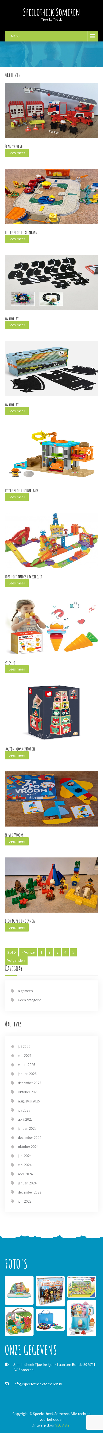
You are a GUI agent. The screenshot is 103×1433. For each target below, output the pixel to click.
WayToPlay (12, 318)
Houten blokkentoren (20, 749)
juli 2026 (24, 1046)
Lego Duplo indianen (20, 921)
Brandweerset (14, 146)
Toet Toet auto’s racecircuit (23, 577)
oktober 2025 (28, 1092)
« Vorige (28, 952)
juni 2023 (24, 1201)
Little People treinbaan (21, 232)
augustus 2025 (29, 1101)
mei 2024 (25, 1165)
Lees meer (16, 152)
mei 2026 (25, 1055)
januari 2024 (27, 1183)
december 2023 (29, 1192)
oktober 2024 (28, 1146)
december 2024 (29, 1137)
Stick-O (10, 663)
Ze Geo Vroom (14, 835)
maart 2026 (26, 1064)
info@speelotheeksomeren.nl (37, 1383)
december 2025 (29, 1083)
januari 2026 (27, 1074)
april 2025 (25, 1119)
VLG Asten (63, 1425)
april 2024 (25, 1174)
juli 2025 (24, 1110)
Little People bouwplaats (21, 491)
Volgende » (16, 960)
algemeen (25, 991)
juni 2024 (25, 1155)
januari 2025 (27, 1128)
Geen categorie (29, 1000)
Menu (15, 36)
